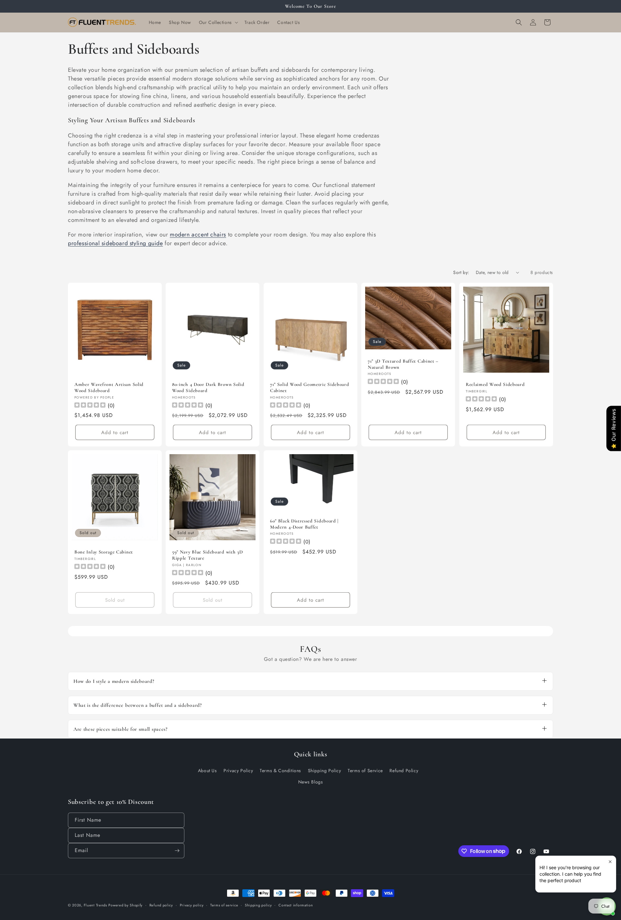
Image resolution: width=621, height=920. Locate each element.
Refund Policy (403, 770)
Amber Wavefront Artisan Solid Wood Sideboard (109, 387)
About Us (207, 770)
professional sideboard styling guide (115, 243)
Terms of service (224, 904)
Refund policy (161, 904)
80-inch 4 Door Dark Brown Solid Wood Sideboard (208, 387)
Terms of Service (365, 770)
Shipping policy (258, 904)
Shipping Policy (324, 770)
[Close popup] (610, 861)
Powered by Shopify (125, 905)
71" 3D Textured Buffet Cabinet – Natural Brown (403, 364)
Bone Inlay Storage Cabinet (103, 552)
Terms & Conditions (280, 770)
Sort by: (461, 272)
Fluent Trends (95, 905)
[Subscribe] (177, 850)
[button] (218, 22)
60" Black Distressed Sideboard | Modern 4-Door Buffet (304, 524)
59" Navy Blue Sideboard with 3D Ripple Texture (207, 555)
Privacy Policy (238, 770)
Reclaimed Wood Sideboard (495, 384)
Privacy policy (192, 904)
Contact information (295, 904)
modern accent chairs (198, 234)
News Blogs (310, 782)
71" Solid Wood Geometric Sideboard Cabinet (309, 387)
